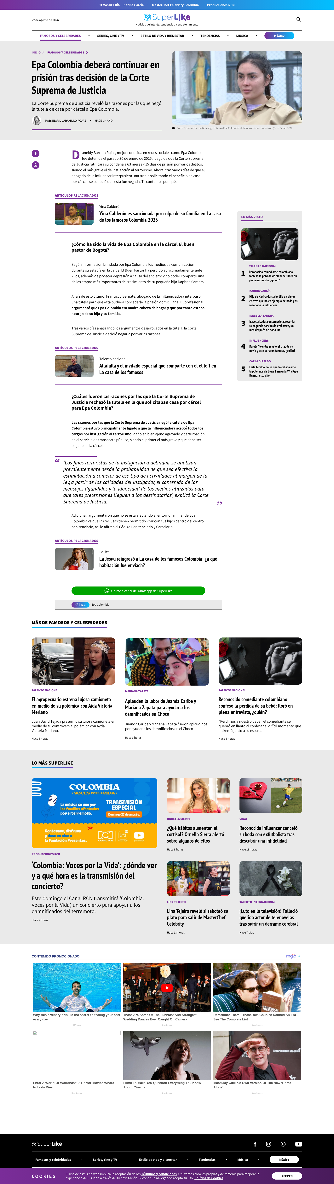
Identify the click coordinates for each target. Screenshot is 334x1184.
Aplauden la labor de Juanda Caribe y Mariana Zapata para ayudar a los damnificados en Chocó (160, 707)
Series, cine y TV (110, 35)
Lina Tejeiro (176, 902)
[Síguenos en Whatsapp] (283, 1145)
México (279, 36)
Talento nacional (262, 266)
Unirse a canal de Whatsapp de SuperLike (141, 591)
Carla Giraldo (260, 361)
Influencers (259, 340)
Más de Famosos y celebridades (69, 622)
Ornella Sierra (178, 819)
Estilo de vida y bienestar (162, 35)
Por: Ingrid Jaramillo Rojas (65, 121)
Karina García (134, 5)
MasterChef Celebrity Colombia (175, 5)
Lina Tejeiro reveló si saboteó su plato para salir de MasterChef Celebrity (197, 917)
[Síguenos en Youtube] (298, 1145)
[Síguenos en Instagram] (268, 1145)
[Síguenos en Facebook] (255, 1145)
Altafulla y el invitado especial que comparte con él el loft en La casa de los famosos (157, 369)
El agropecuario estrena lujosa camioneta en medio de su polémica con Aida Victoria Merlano (72, 705)
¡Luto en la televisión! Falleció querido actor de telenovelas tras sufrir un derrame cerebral (268, 917)
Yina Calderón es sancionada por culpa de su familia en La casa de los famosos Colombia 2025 (160, 216)
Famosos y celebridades (60, 35)
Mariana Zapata (136, 691)
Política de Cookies (208, 1178)
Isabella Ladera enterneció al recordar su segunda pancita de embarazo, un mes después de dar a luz (272, 325)
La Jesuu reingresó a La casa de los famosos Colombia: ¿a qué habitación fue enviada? (158, 562)
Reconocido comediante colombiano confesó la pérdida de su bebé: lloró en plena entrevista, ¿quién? (273, 276)
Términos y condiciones (159, 1174)
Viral (243, 819)
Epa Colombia (100, 605)
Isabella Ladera (261, 315)
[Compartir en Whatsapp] (35, 165)
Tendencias (210, 35)
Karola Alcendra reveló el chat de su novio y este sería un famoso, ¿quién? (272, 348)
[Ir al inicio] (47, 1145)
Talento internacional (257, 902)
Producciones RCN (221, 5)
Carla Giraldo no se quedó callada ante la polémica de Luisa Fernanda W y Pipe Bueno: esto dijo (273, 371)
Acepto (287, 1176)
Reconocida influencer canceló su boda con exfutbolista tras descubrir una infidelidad (268, 834)
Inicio (36, 52)
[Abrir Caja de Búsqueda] (298, 20)
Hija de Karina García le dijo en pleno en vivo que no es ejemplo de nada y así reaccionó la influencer (273, 300)
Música (242, 35)
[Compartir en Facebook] (35, 153)
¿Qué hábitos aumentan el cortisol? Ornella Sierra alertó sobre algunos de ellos (195, 834)
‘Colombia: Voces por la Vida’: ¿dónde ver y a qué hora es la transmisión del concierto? (94, 875)
